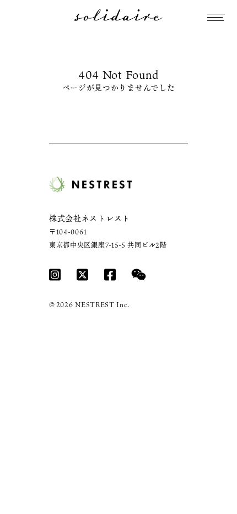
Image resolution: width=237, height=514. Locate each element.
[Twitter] (82, 274)
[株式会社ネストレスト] (90, 184)
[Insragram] (55, 274)
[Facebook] (110, 274)
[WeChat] (138, 274)
